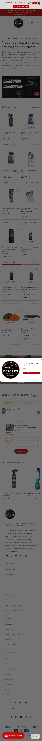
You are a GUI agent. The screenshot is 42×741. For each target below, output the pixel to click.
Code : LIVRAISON (21, 6)
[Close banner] (40, 4)
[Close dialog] (41, 359)
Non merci (31, 376)
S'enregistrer (31, 372)
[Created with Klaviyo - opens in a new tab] (21, 382)
